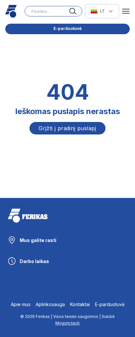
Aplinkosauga (50, 304)
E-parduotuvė (67, 28)
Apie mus (20, 304)
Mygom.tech (67, 323)
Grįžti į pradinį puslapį (67, 128)
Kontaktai (80, 304)
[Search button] (75, 11)
